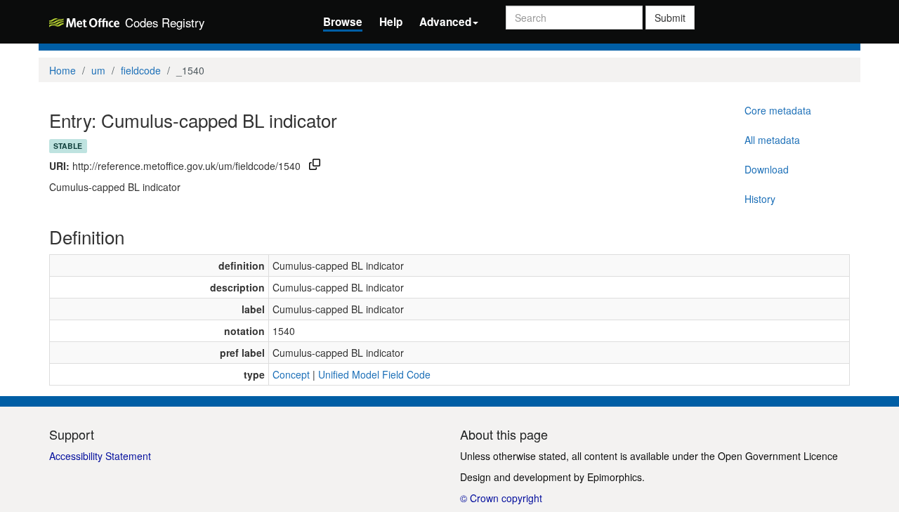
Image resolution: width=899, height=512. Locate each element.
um (98, 70)
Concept (291, 374)
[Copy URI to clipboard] (314, 166)
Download (766, 169)
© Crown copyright (501, 498)
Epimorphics (614, 477)
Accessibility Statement (100, 456)
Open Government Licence (778, 456)
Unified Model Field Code (374, 374)
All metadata (772, 140)
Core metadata (777, 110)
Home (62, 70)
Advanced (445, 21)
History (759, 199)
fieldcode (141, 70)
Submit (670, 18)
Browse (342, 21)
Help (390, 21)
